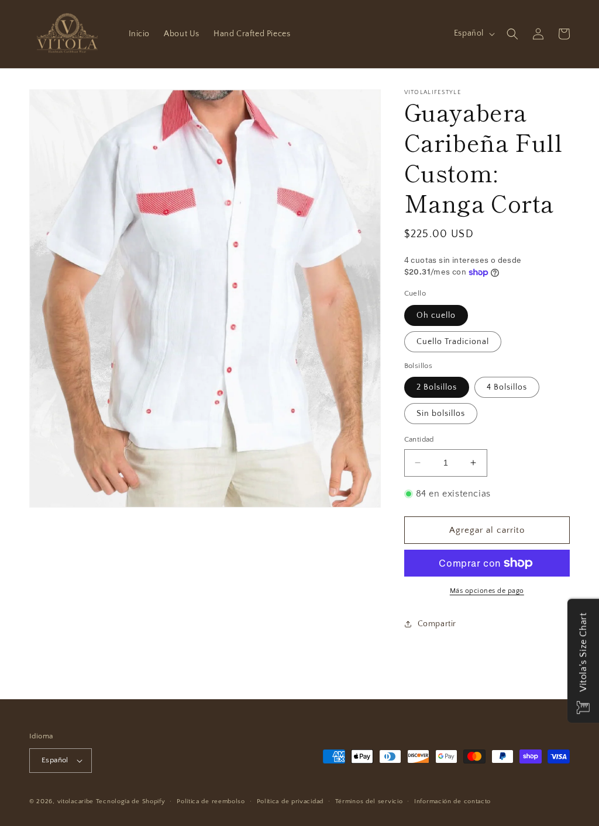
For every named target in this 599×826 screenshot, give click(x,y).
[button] (512, 34)
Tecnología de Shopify (131, 801)
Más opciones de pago (487, 591)
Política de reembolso (211, 801)
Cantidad (419, 439)
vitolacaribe (75, 801)
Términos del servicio (369, 801)
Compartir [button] (437, 624)
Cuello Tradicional (452, 341)
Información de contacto (452, 801)
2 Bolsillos (436, 387)
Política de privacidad (290, 801)
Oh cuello (436, 315)
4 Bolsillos (507, 387)
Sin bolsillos (440, 413)
